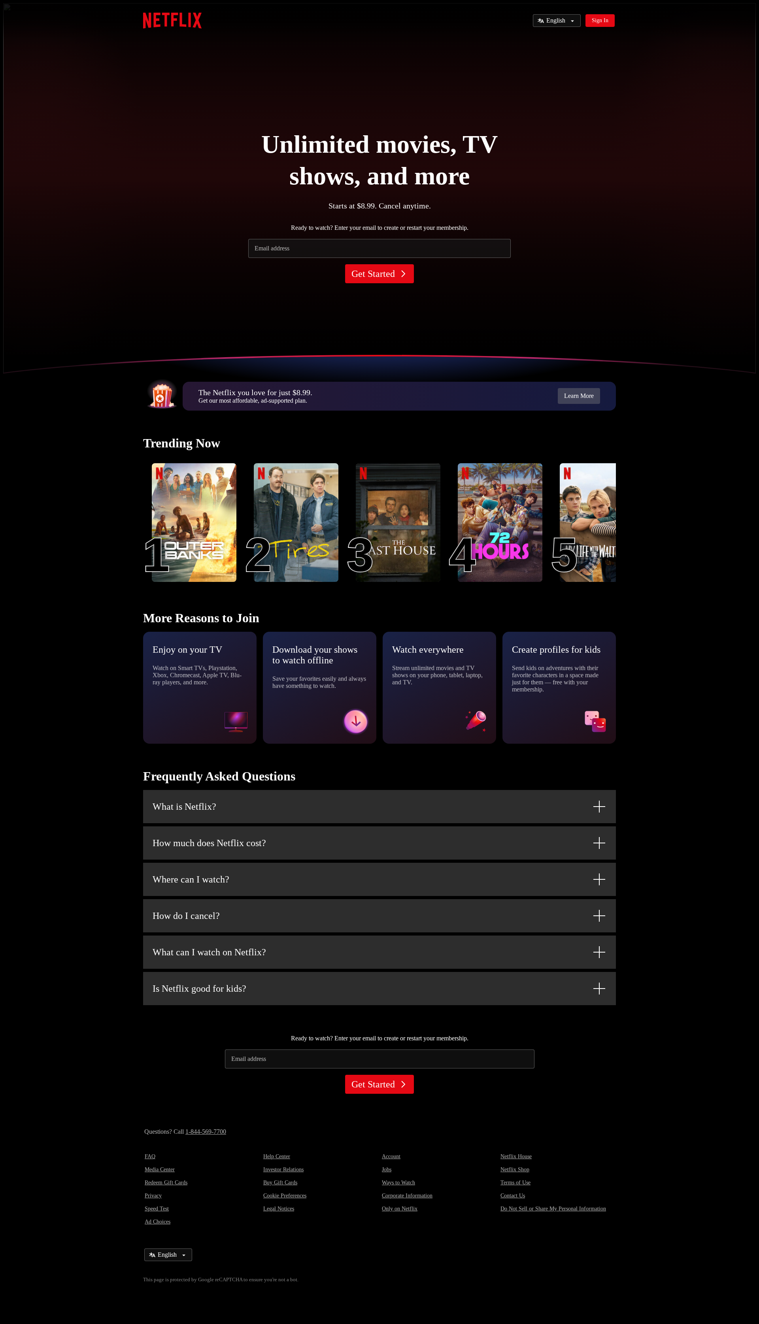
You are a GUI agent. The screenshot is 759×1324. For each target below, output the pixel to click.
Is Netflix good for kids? (199, 988)
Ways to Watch (398, 1183)
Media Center (160, 1169)
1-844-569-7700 (205, 1131)
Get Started (373, 274)
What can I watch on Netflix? (209, 952)
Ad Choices (157, 1222)
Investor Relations (283, 1169)
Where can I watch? (191, 879)
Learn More (579, 395)
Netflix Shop (514, 1169)
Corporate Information (407, 1196)
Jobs (386, 1169)
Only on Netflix (399, 1209)
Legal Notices (278, 1209)
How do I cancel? (186, 916)
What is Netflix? (184, 806)
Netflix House (516, 1156)
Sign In (600, 20)
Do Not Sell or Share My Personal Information (553, 1209)
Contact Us (512, 1196)
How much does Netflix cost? (209, 843)
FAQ (150, 1156)
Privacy (153, 1196)
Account (391, 1156)
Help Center (276, 1156)
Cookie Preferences (284, 1196)
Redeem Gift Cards (166, 1183)
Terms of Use (515, 1183)
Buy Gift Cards (280, 1183)
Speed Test (157, 1209)
